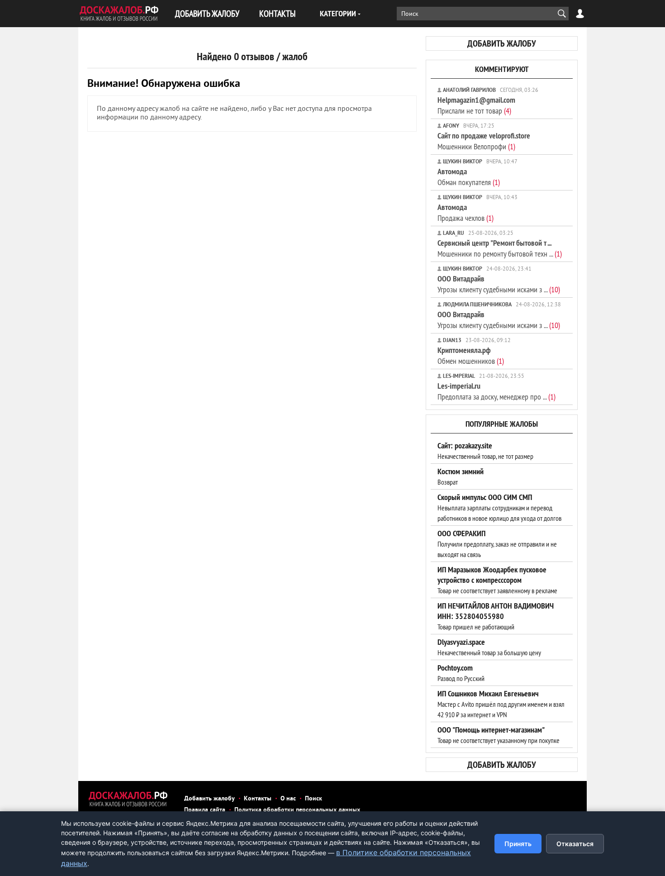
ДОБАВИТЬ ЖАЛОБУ (207, 13)
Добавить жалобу (209, 799)
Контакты (257, 799)
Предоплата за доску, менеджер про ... (496, 391)
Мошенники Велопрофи (483, 141)
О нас (288, 799)
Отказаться (575, 843)
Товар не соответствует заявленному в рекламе (497, 580)
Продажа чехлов (465, 212)
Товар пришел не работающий (495, 616)
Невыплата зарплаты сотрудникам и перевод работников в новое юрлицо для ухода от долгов (499, 508)
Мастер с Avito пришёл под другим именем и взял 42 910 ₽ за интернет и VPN (501, 704)
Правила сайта (204, 810)
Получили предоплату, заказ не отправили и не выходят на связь (497, 544)
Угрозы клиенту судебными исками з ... (498, 284)
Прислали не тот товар (476, 105)
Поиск (313, 799)
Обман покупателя (468, 176)
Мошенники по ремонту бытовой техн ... (499, 248)
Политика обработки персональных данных (297, 810)
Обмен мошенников (470, 355)
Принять (518, 843)
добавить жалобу (501, 43)
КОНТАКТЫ (277, 13)
